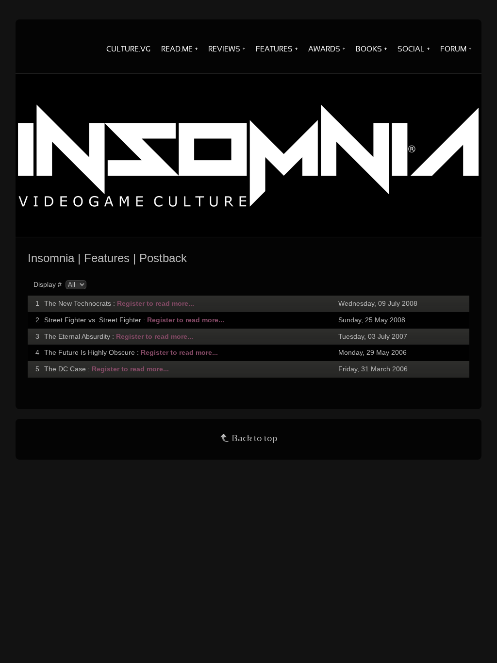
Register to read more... (155, 303)
